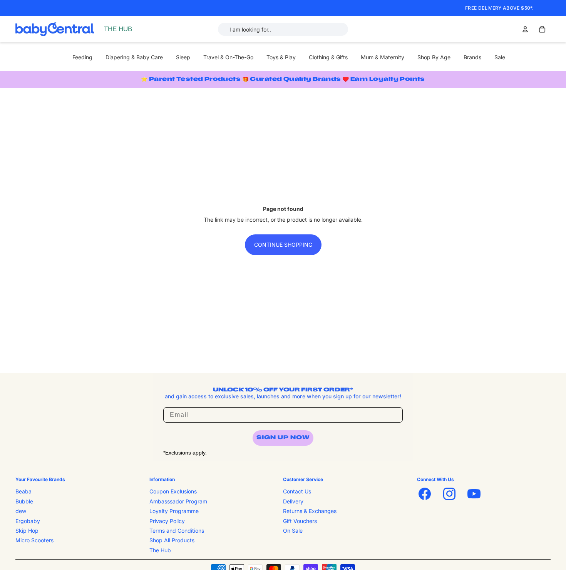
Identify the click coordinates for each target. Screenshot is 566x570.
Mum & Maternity (382, 57)
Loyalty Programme (174, 511)
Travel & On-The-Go (228, 57)
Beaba (23, 491)
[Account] (525, 29)
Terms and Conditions (176, 530)
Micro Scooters (34, 540)
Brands (472, 57)
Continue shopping (283, 244)
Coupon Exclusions (173, 491)
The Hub (160, 550)
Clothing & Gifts (328, 57)
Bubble (24, 501)
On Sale (293, 530)
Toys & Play (281, 57)
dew (20, 511)
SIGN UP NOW (283, 438)
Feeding (82, 57)
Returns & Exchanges (310, 511)
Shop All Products (171, 540)
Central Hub (120, 29)
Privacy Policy (167, 521)
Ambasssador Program (178, 501)
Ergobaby (27, 521)
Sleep (183, 57)
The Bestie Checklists (132, 37)
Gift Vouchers (300, 521)
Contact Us (297, 491)
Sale (499, 57)
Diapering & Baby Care (134, 57)
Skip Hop (27, 530)
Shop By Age (433, 57)
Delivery (293, 501)
